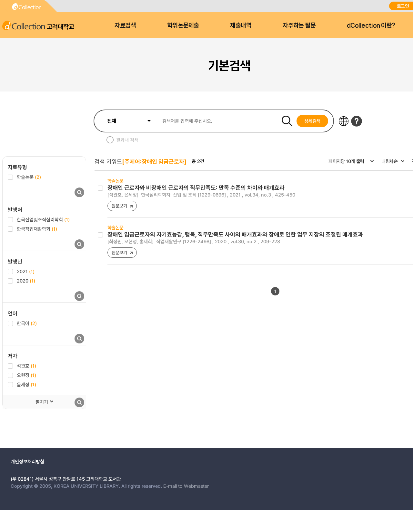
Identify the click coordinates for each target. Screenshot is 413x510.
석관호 (26, 365)
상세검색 (312, 121)
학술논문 (29, 177)
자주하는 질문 (299, 25)
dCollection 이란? (371, 25)
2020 (26, 280)
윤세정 (26, 384)
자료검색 (125, 25)
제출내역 (240, 25)
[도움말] (356, 121)
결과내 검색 (127, 140)
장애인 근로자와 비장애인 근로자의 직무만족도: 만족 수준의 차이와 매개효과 (196, 187)
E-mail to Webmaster (186, 486)
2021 (26, 271)
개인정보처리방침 (27, 461)
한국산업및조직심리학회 (43, 219)
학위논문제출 (183, 25)
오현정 (26, 375)
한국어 (27, 323)
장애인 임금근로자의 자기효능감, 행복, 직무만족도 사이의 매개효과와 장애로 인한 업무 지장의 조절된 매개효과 (235, 234)
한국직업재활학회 (37, 229)
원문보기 (119, 206)
